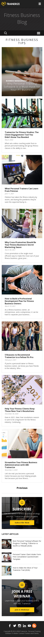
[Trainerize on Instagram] (19, 626)
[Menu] (39, 33)
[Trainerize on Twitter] (14, 626)
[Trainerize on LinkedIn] (24, 626)
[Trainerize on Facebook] (10, 626)
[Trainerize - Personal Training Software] (13, 4)
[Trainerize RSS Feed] (34, 626)
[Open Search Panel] (5, 33)
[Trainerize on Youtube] (29, 626)
